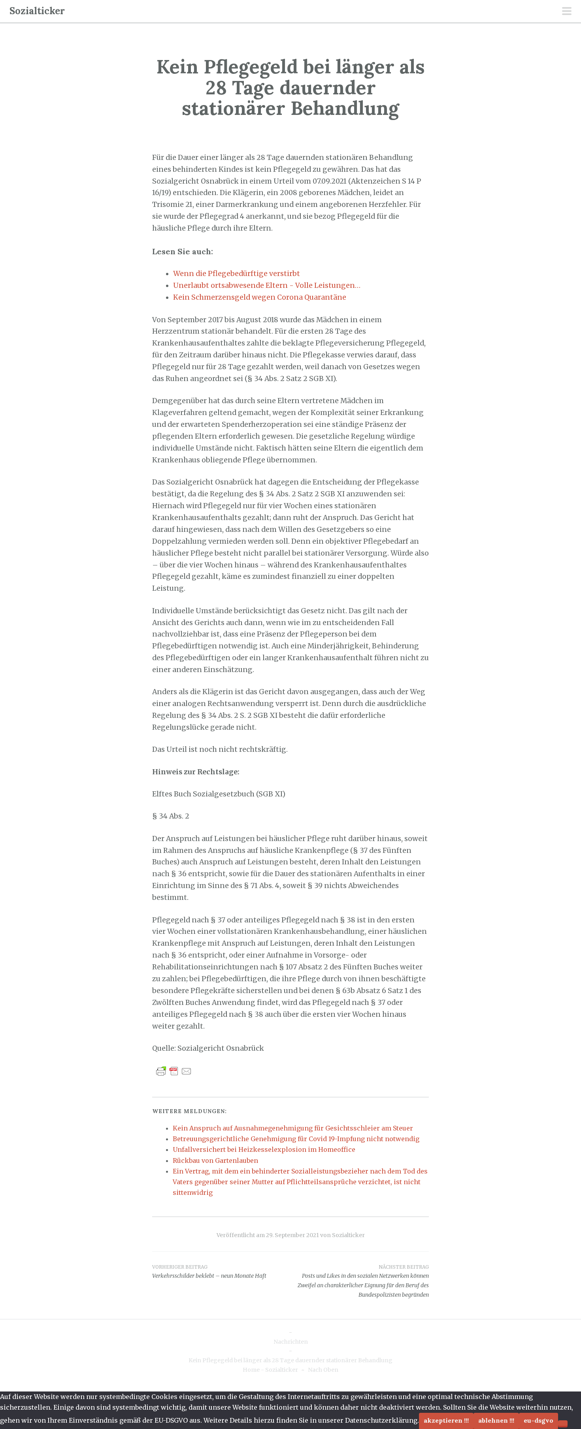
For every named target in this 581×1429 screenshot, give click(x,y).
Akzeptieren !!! (446, 1420)
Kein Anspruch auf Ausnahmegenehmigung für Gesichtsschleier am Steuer (293, 1128)
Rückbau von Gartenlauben (215, 1160)
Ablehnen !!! (496, 1420)
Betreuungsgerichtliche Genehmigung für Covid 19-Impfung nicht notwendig (296, 1139)
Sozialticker (37, 11)
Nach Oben (323, 1369)
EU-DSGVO (538, 1420)
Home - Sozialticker (270, 1369)
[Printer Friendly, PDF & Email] (174, 1070)
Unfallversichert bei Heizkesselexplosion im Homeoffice (264, 1149)
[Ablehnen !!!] (563, 1423)
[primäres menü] (567, 12)
